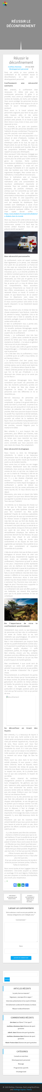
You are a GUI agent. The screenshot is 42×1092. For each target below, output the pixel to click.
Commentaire (21, 920)
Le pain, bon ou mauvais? (21, 993)
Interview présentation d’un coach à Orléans (21, 1001)
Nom (21, 946)
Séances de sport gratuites (25, 1032)
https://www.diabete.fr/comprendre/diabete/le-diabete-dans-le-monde (21, 215)
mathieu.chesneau (14, 67)
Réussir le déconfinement (21, 1009)
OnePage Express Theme (22, 1089)
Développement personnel (18, 69)
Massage (21, 1064)
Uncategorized (21, 1072)
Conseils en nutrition (21, 1056)
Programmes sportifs (21, 1068)
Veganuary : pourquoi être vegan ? (21, 997)
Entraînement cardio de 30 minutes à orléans (21, 1005)
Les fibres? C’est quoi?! (24, 1022)
